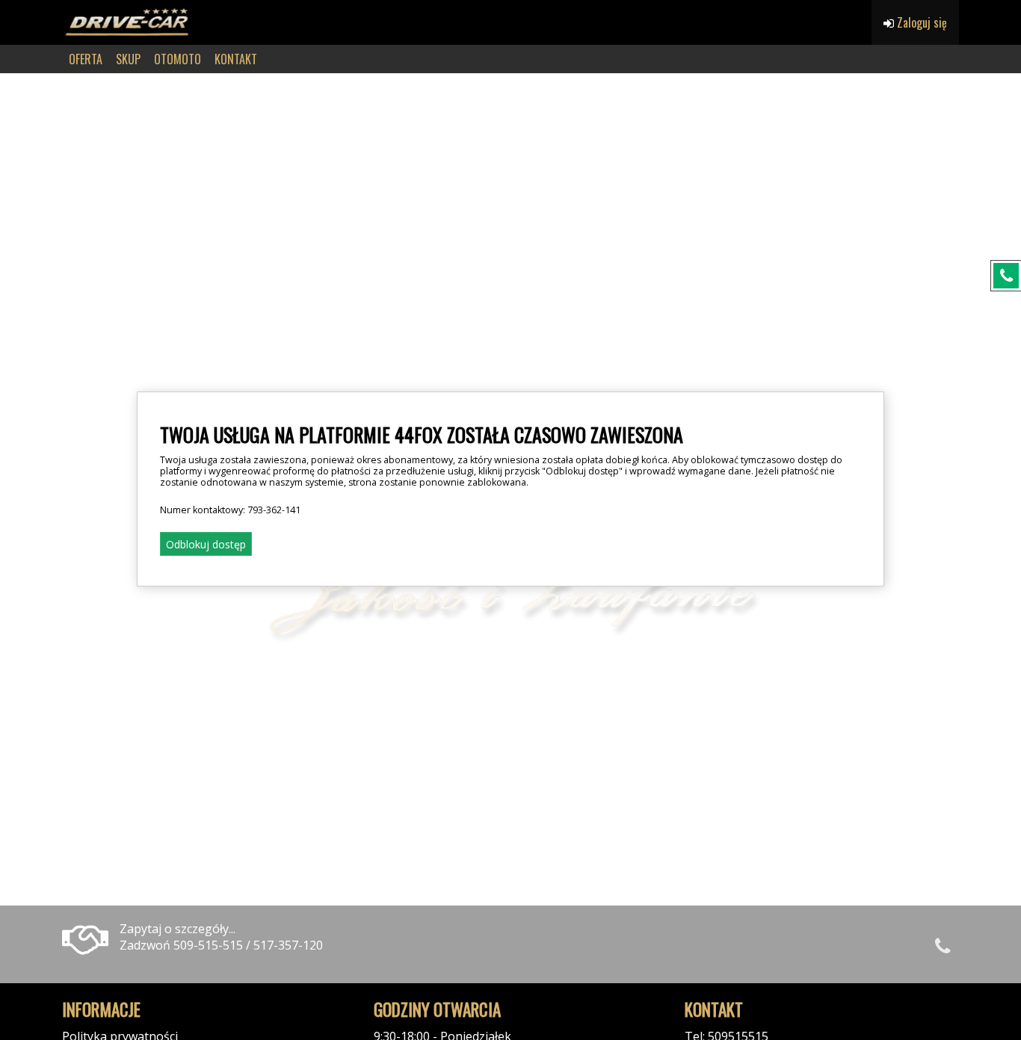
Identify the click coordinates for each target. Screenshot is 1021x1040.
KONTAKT (236, 59)
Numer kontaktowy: (230, 510)
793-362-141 (273, 510)
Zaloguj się (920, 22)
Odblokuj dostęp (206, 544)
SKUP (128, 59)
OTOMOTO (177, 59)
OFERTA (85, 59)
